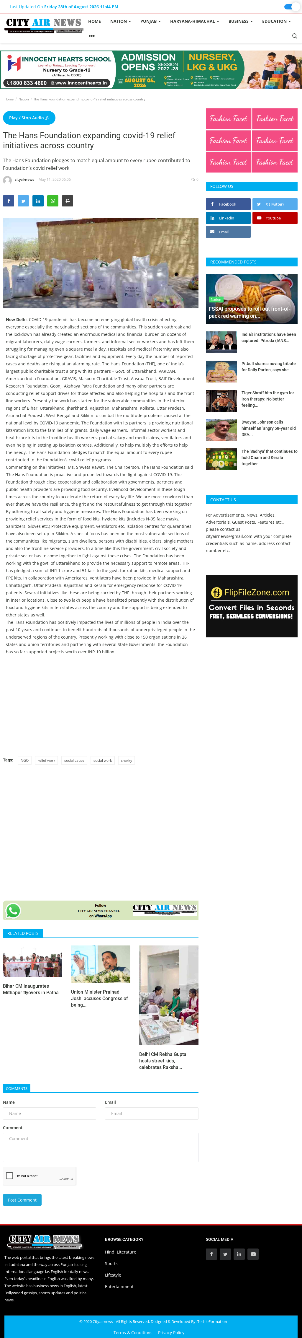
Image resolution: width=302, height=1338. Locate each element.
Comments (16, 1088)
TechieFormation (212, 1321)
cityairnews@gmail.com (229, 536)
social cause (74, 760)
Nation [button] (119, 21)
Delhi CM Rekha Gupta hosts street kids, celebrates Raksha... (162, 1060)
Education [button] (275, 21)
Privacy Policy (171, 1332)
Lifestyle (113, 1275)
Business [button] (239, 21)
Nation (24, 99)
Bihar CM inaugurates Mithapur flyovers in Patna (31, 989)
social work (102, 760)
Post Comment (22, 1200)
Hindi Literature (120, 1252)
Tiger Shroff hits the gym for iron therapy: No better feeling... (268, 399)
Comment (13, 1127)
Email (110, 1102)
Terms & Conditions (133, 1332)
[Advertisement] (100, 705)
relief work (46, 760)
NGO (25, 760)
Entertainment (119, 1286)
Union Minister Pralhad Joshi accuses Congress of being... (99, 998)
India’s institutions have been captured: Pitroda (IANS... (269, 337)
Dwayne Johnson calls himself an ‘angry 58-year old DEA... (269, 428)
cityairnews (24, 179)
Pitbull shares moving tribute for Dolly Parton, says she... (269, 366)
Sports (111, 1263)
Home (94, 21)
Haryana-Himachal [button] (193, 21)
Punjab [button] (149, 21)
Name (9, 1102)
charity (126, 760)
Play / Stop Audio (27, 118)
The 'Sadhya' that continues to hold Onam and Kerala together (270, 457)
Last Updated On (64, 6)
